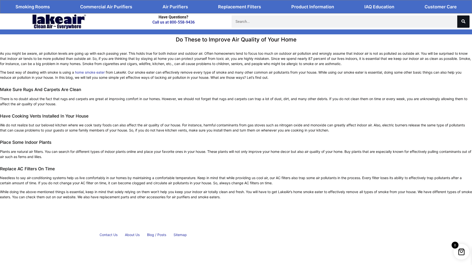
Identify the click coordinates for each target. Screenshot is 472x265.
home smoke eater (90, 72)
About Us (132, 235)
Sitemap (180, 235)
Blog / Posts (156, 235)
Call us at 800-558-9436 (173, 22)
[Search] (463, 21)
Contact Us (109, 235)
